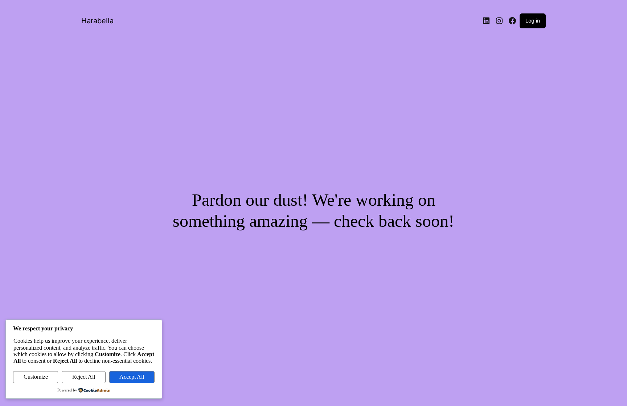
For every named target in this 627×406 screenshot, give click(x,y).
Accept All (131, 377)
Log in (532, 20)
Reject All (83, 377)
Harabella (97, 20)
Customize (36, 377)
